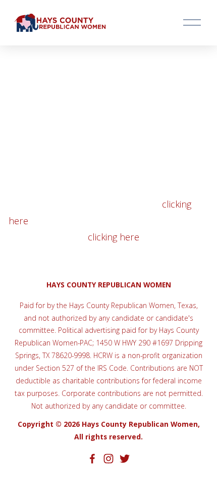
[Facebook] (92, 459)
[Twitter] (125, 459)
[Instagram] (108, 459)
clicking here (113, 237)
